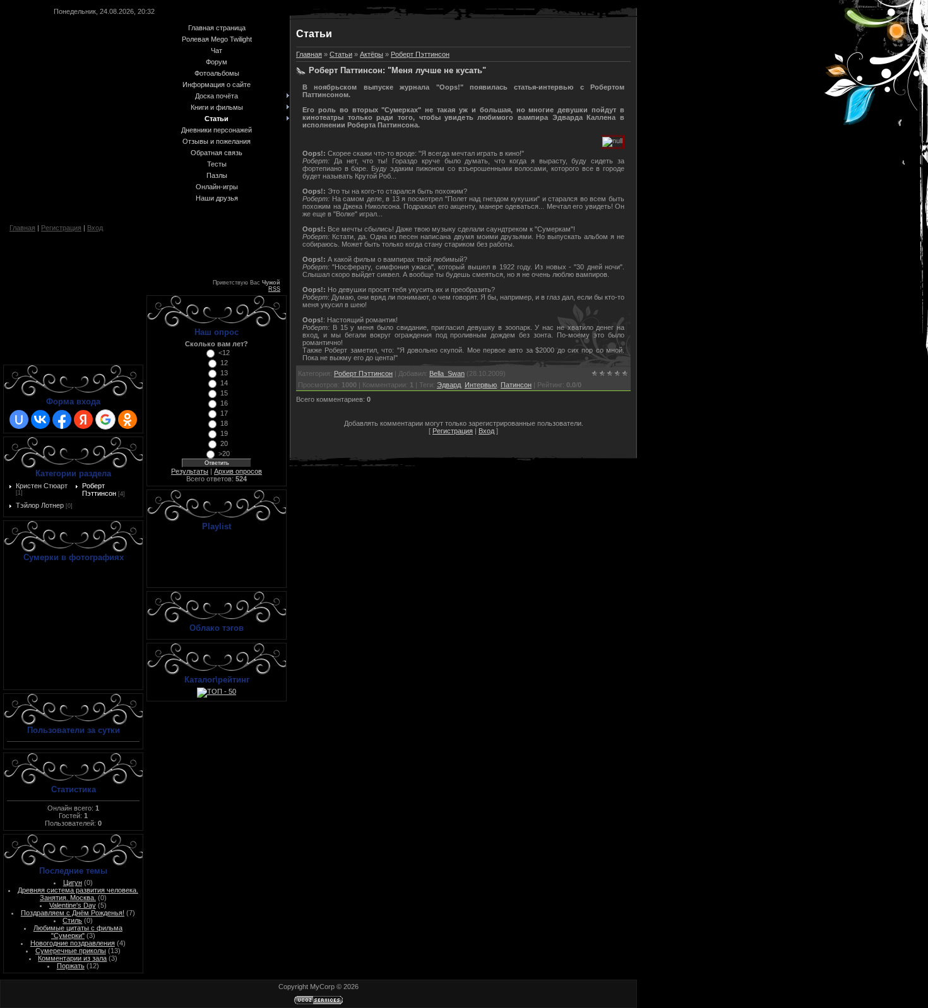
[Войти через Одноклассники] (127, 419)
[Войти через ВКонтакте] (40, 419)
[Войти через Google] (105, 419)
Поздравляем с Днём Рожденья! (72, 913)
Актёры (371, 54)
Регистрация (61, 227)
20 (224, 443)
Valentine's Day (72, 905)
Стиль (72, 920)
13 (224, 373)
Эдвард (449, 385)
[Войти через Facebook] (61, 419)
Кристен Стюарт (42, 485)
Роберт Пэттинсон (99, 489)
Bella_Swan (447, 373)
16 (224, 403)
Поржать (71, 966)
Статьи (341, 54)
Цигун (72, 882)
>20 (224, 453)
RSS (274, 289)
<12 (224, 352)
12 (224, 362)
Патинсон (516, 385)
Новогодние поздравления (72, 943)
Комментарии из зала (72, 958)
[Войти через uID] (18, 419)
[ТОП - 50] (216, 691)
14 (224, 383)
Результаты (189, 471)
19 (224, 433)
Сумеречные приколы (70, 950)
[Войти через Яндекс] (83, 419)
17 (224, 413)
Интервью (481, 385)
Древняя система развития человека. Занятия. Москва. (78, 893)
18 (224, 423)
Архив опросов (238, 471)
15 (224, 393)
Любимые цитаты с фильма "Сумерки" (77, 931)
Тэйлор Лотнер (40, 505)
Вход (95, 227)
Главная (22, 227)
